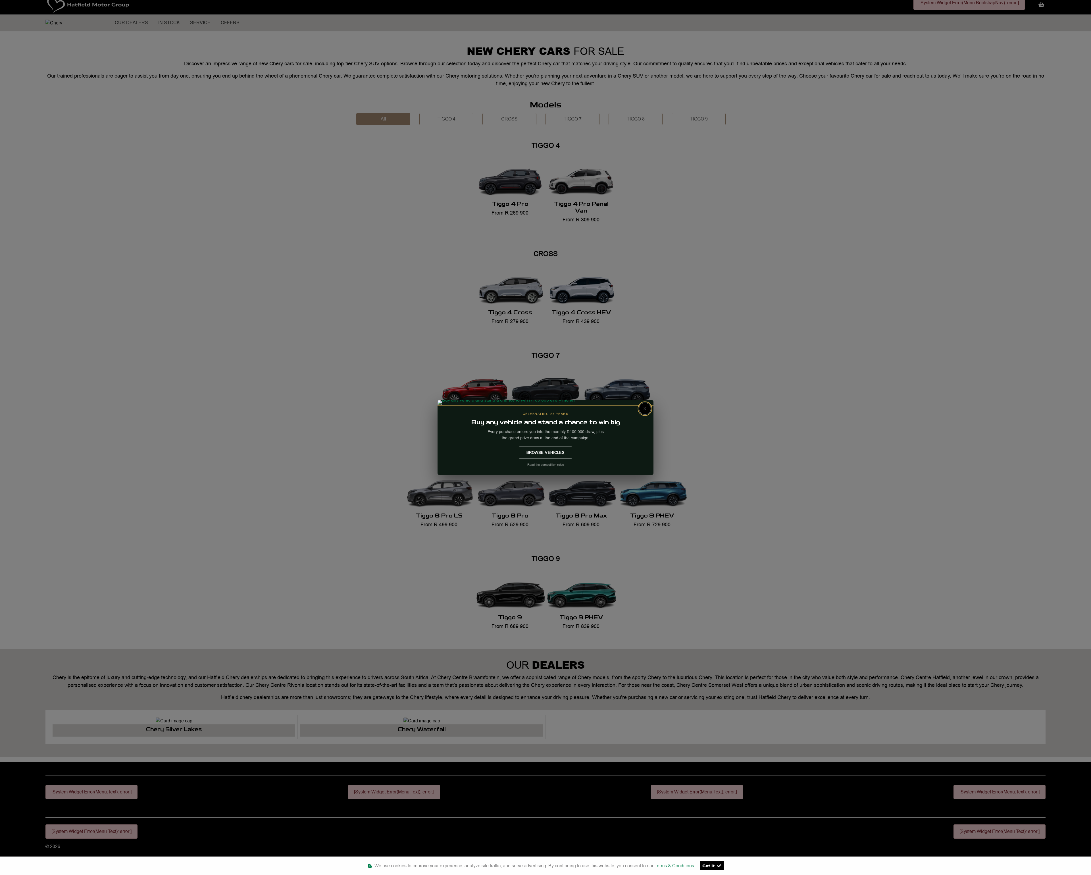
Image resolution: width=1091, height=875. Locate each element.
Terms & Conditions (674, 865)
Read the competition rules (545, 465)
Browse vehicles (545, 452)
